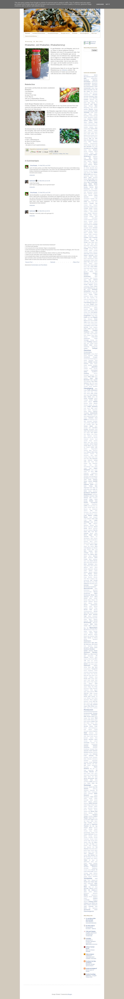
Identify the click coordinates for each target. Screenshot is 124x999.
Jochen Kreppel (93, 444)
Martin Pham (87, 562)
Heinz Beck (86, 395)
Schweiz (95, 746)
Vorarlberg (95, 876)
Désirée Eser (93, 271)
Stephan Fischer (93, 809)
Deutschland (87, 276)
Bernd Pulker (93, 175)
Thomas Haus (88, 830)
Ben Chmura (92, 166)
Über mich (94, 33)
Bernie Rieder (91, 179)
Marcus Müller (93, 544)
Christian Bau (93, 203)
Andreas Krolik (87, 123)
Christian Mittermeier (92, 213)
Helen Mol (94, 396)
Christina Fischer (93, 221)
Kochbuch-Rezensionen (38, 33)
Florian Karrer (90, 322)
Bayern (95, 163)
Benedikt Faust (93, 167)
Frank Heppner (93, 327)
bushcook (32, 180)
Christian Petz (88, 214)
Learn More (100, 4)
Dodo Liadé (86, 283)
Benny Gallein (90, 172)
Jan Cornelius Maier (89, 424)
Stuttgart (86, 816)
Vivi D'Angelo (94, 874)
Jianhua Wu (90, 437)
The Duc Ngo (93, 826)
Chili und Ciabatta (91, 931)
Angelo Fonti (90, 132)
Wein (85, 887)
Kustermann (94, 504)
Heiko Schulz (94, 393)
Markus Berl (87, 554)
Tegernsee (94, 824)
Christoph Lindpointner (92, 229)
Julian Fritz (88, 465)
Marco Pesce (93, 541)
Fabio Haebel (93, 309)
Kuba (96, 500)
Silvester (91, 771)
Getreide (95, 362)
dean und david (88, 269)
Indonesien (90, 414)
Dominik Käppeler (88, 284)
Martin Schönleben (88, 564)
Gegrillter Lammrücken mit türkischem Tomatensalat (91, 934)
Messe (92, 595)
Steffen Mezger (87, 804)
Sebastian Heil (93, 755)
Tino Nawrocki (87, 847)
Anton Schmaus (92, 141)
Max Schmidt (93, 580)
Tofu (96, 852)
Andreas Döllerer (88, 120)
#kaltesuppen (94, 78)
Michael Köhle (88, 606)
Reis (89, 706)
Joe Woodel (87, 447)
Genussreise (87, 354)
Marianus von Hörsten (92, 547)
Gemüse (87, 350)
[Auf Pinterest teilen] (57, 151)
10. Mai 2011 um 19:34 (44, 165)
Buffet (96, 188)
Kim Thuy (92, 487)
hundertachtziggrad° (91, 968)
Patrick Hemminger (93, 672)
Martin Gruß (86, 560)
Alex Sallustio (94, 91)
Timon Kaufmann (93, 845)
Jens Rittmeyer (88, 435)
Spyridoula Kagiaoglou (89, 790)
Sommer (87, 785)
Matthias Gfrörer (92, 573)
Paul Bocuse (94, 673)
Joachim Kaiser (88, 440)
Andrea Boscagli (93, 115)
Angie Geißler (90, 133)
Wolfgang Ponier (88, 903)
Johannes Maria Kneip (91, 452)
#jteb (85, 78)
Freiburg (92, 340)
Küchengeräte (94, 502)
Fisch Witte (90, 317)
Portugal (95, 693)
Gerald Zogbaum (93, 358)
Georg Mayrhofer (88, 355)
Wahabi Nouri (87, 881)
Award (91, 153)
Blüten (90, 184)
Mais (90, 523)
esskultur (88, 938)
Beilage (86, 166)
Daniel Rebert (88, 263)
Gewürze (86, 363)
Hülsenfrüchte (93, 413)
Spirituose (95, 788)
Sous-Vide (95, 787)
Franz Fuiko (94, 332)
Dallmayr (91, 253)
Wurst (93, 903)
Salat (85, 733)
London (95, 513)
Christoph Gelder (92, 226)
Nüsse (95, 650)
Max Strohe (86, 581)
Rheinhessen (87, 714)
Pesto (92, 678)
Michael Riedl (88, 609)
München (93, 628)
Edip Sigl (95, 287)
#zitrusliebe (94, 84)
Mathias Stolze (93, 570)
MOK (91, 624)
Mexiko (91, 596)
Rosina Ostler (93, 726)
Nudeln (86, 650)
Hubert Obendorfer (92, 409)
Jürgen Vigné (88, 468)
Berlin (95, 172)
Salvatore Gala (93, 732)
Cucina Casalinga (91, 974)
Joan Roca (90, 442)
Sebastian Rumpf (88, 762)
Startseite (27, 33)
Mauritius (90, 577)
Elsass (90, 294)
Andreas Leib (94, 123)
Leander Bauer (91, 507)
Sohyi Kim (94, 783)
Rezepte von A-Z (65, 33)
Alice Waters (93, 104)
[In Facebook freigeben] (55, 151)
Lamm (85, 505)
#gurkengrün (94, 76)
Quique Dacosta (93, 694)
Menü (95, 593)
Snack (88, 783)
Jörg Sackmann (93, 458)
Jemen (95, 430)
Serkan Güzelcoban (92, 765)
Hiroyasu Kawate (88, 405)
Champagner (87, 198)
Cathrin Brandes (88, 195)
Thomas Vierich (93, 839)
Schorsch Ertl (94, 742)
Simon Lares (90, 773)
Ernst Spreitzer (90, 300)
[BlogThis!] (52, 151)
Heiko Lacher (94, 391)
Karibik (91, 474)
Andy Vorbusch (88, 130)
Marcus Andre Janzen (89, 543)
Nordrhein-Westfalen (89, 649)
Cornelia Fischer (93, 248)
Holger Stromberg (92, 406)
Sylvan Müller (90, 821)
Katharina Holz (93, 482)
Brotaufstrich (87, 188)
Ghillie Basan (93, 363)
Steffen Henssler (93, 803)
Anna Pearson (91, 135)
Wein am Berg (93, 886)
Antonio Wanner (87, 144)
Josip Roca (91, 461)
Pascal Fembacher (88, 670)
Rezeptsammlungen (53, 33)
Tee (90, 824)
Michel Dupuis (87, 617)
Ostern (95, 664)
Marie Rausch (87, 549)
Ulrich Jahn (94, 861)
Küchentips (86, 504)
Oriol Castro (91, 664)
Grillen (85, 371)
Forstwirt (92, 325)
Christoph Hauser (88, 227)
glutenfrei (94, 367)
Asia (92, 148)
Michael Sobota (93, 612)
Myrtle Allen (94, 629)
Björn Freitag (91, 182)
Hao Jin (92, 383)
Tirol (93, 847)
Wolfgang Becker (88, 896)
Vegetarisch (93, 865)
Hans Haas (91, 376)
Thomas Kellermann (88, 834)
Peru (89, 678)
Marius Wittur (93, 552)
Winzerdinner (94, 895)
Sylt (84, 821)
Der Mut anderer (90, 925)
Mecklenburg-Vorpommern (90, 586)
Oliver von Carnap (92, 660)
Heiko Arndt (87, 391)
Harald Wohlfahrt (93, 386)
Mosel (90, 625)
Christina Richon (88, 222)
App (96, 144)
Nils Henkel (94, 644)
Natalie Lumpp (88, 631)
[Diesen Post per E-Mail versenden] (50, 151)
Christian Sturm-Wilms (90, 218)
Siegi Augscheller (88, 770)
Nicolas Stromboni (90, 639)
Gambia (95, 345)
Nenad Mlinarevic (88, 634)
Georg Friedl (94, 353)
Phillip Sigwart (93, 689)
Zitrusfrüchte (87, 909)
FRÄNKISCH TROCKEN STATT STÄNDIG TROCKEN (91, 957)
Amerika (86, 109)
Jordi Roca (86, 458)
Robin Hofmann (87, 721)
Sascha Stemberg (88, 739)
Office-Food (93, 654)
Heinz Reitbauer (93, 395)
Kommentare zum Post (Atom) (39, 265)
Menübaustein (87, 595)
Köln (90, 497)
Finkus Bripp (94, 315)
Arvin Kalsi (94, 146)
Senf (85, 765)
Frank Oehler (87, 328)
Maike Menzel (93, 522)
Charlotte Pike (93, 198)
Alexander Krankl (88, 97)
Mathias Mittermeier (88, 569)
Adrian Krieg (94, 88)
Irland (96, 417)
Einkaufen (75, 33)
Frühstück (95, 341)
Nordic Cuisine (93, 647)
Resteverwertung (88, 711)
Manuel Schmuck (93, 528)
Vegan (86, 865)
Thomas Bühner (88, 827)
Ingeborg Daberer (91, 416)
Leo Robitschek (93, 509)
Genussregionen (84, 33)
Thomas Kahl (94, 832)
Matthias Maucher (88, 575)
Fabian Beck (91, 305)
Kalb (96, 471)
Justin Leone (94, 469)
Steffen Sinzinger (88, 806)
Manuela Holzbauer (88, 530)
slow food (95, 781)
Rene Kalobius (93, 707)
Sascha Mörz (93, 737)
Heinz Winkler (87, 396)
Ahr (96, 89)
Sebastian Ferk (88, 754)
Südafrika (90, 816)
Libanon (85, 510)
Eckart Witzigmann (88, 287)
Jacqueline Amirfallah (92, 421)
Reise (92, 706)
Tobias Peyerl (91, 852)
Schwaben (86, 744)
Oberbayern (87, 652)
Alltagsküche (87, 107)
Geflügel (94, 348)
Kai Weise (91, 471)
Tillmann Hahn (87, 842)
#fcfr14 (95, 75)
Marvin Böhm (93, 567)
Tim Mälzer (94, 842)
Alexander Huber (93, 96)
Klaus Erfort (90, 489)
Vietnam (93, 869)
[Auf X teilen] (54, 151)
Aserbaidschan (87, 148)
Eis (96, 291)
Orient (86, 664)
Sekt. (96, 763)
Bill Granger (92, 180)
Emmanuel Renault (88, 296)
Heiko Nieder (87, 393)
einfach (88, 289)
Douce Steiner (93, 286)
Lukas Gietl (94, 518)
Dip (90, 281)
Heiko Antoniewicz (92, 390)
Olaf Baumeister (88, 655)
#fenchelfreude (87, 76)
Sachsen (95, 731)
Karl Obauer (92, 478)
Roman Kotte (94, 723)
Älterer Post (76, 262)
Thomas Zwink (94, 840)
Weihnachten (93, 885)
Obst (64, 153)
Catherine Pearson (92, 193)
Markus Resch (88, 556)
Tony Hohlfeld (87, 858)
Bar (90, 158)
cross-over (86, 253)
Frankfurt (95, 330)
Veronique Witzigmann (90, 866)
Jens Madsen (87, 434)
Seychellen (86, 767)
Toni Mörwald (94, 856)
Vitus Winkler (87, 874)
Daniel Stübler (94, 265)
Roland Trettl (94, 721)
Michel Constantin (92, 616)
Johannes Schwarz (89, 453)
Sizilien (91, 781)
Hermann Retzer (88, 403)
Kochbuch (87, 492)
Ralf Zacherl (87, 704)
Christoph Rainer (92, 232)
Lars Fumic (92, 505)
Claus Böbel (91, 242)
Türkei (85, 860)
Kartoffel (95, 481)
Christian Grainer (93, 206)
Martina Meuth (90, 565)
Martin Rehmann (93, 562)
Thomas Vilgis (87, 840)
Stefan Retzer (93, 796)
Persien (85, 678)
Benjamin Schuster (88, 171)
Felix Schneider (93, 313)
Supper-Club (91, 817)
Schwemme (86, 747)
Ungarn (85, 863)
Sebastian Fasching (92, 752)
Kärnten (90, 481)
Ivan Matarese (91, 419)
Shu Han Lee (93, 768)
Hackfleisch (94, 371)
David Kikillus (94, 266)
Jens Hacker (87, 432)
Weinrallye (86, 888)
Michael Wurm (88, 614)
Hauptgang (88, 388)
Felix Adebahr (94, 312)
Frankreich (86, 332)
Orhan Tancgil (94, 662)
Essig (92, 302)
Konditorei (95, 497)
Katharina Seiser (88, 484)
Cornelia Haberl (88, 250)
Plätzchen (86, 693)
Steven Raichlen (88, 813)
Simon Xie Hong (92, 776)
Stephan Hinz (87, 811)
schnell (95, 741)
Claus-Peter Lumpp (88, 245)
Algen (89, 102)
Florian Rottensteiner (92, 323)
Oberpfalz (94, 652)
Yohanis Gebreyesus (92, 904)
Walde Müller (94, 881)
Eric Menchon (90, 299)
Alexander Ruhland (88, 101)
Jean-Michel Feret (93, 429)
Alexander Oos (93, 99)
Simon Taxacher (90, 775)
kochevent (95, 494)
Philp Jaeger (87, 691)
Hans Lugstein (93, 379)
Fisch (85, 317)
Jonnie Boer (94, 456)
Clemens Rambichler (92, 247)
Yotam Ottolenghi (88, 906)
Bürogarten (94, 190)
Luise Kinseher (93, 517)
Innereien (90, 418)
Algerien (93, 102)
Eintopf (93, 291)
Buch (92, 188)
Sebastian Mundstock (92, 758)
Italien (85, 419)
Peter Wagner (88, 683)
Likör (91, 510)
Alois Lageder (93, 107)
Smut (85, 783)
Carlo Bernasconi (88, 192)
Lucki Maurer (88, 515)
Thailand (86, 826)
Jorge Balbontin (88, 460)
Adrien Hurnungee (88, 89)
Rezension (94, 711)
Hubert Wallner (88, 411)
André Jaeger (93, 112)
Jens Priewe (94, 434)
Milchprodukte (87, 622)
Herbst (95, 401)
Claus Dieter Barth (92, 244)
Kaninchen (86, 474)
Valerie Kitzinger (93, 863)
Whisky (95, 888)
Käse (85, 483)
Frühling (60, 153)
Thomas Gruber (93, 829)
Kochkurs (86, 496)
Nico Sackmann (91, 636)
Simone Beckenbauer (89, 778)
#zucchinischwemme (89, 86)
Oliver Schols (91, 659)
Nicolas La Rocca (92, 637)
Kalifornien (86, 473)
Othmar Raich (87, 667)
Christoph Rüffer (88, 234)
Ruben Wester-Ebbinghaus (90, 727)
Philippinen (86, 689)
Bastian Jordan (88, 162)
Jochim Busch (87, 445)
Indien (85, 414)
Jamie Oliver (94, 422)
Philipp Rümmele (93, 688)
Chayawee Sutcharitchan (90, 200)
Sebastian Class (93, 749)
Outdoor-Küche (87, 668)
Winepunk (95, 893)
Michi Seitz (92, 617)
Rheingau (95, 713)
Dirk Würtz (94, 281)
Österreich (87, 665)
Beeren (95, 164)
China (85, 201)
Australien (86, 153)
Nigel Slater (94, 642)
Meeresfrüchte (88, 588)
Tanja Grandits (88, 822)
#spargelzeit (94, 83)
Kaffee (85, 471)
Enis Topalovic (90, 297)
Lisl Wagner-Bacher (88, 513)
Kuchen (86, 502)
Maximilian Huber (93, 583)
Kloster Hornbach (92, 491)
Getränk (90, 362)
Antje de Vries (93, 138)
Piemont (92, 691)
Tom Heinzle (91, 855)
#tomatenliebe (87, 84)
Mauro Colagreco (91, 578)
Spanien (86, 788)
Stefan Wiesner (88, 801)
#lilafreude (95, 80)
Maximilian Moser (90, 585)
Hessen (95, 403)
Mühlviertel (95, 625)
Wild (89, 890)
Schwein (86, 746)
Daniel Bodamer (93, 256)
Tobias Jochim (90, 850)
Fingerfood (87, 315)
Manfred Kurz (93, 525)
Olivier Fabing (87, 662)
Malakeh (95, 523)
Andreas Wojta (87, 128)
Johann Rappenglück (90, 448)
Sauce (95, 739)
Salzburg (86, 734)
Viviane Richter (88, 876)
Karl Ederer (86, 478)
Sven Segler (91, 819)
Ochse (88, 654)
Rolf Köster (87, 723)
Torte (92, 858)
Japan (91, 426)
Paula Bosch (92, 675)
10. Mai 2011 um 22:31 (44, 211)
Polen (91, 693)
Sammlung (91, 734)
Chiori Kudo (91, 201)
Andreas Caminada (92, 119)
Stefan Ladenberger (92, 791)
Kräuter (91, 501)
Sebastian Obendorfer (90, 760)
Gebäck (86, 348)
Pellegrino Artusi (93, 677)
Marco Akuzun (94, 538)
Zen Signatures (93, 908)
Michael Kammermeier (90, 604)
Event (92, 304)
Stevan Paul (94, 811)
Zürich (95, 909)
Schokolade (86, 742)
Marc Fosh (91, 531)
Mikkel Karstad (93, 621)
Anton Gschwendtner (89, 140)
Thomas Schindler (88, 837)
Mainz (85, 523)
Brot (96, 187)
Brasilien (86, 187)
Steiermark (90, 808)
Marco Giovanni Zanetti (89, 539)
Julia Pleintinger (93, 463)
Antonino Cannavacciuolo (90, 143)
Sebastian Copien (88, 750)
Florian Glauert (90, 320)
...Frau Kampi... (34, 165)
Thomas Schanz (93, 835)
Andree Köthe (94, 128)
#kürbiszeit (86, 80)
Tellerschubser (90, 954)
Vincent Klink (90, 871)
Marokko (95, 556)
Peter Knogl (91, 680)
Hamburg (86, 373)
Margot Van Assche (89, 546)
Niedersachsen (87, 642)
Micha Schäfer (93, 598)
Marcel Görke (93, 533)
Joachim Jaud (93, 439)
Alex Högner (87, 91)
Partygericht (94, 668)
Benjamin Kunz (93, 169)
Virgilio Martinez (93, 873)
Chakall (95, 197)
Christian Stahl (93, 216)
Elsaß (96, 294)
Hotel (92, 408)
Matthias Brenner (88, 572)
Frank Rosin (94, 328)
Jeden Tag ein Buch (89, 430)
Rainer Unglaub (93, 699)
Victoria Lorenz (87, 869)
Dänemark (91, 255)
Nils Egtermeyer (87, 644)
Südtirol (95, 816)
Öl (96, 654)
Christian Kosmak (93, 209)
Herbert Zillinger (88, 401)
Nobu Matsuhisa (88, 645)
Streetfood (95, 814)
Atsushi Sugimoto (88, 151)
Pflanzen (93, 685)
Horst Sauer (87, 408)
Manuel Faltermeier (88, 526)
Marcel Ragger (88, 534)
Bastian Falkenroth (92, 161)
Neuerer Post (28, 262)
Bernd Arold (87, 174)
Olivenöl (91, 657)
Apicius (93, 144)
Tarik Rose (86, 824)
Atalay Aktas (87, 149)
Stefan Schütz (93, 800)
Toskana (95, 858)
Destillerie (95, 273)
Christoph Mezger (88, 231)
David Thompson (93, 268)
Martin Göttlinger (93, 559)
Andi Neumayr (91, 110)
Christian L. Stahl (88, 211)
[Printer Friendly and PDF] (27, 150)
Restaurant (88, 710)
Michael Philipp (93, 608)
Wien (85, 890)
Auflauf (95, 151)
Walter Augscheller (88, 883)
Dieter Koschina (93, 278)
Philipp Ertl (90, 686)
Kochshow (92, 496)
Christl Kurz (89, 224)
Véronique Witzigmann (90, 868)
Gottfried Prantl (88, 368)
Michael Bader (87, 599)
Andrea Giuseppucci (88, 117)
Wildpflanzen (94, 890)
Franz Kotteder (93, 333)
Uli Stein (91, 860)
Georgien (95, 357)
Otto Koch (94, 667)
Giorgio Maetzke (88, 365)
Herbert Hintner (93, 400)
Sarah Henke (90, 736)
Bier (88, 180)
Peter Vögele (94, 681)
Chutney (86, 237)
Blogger (70, 994)
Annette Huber (90, 136)
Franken (86, 330)
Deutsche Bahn (90, 274)
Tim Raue (91, 843)
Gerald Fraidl (87, 358)
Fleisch (95, 317)
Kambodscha (94, 473)
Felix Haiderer (87, 313)
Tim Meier (86, 843)
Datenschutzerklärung (31, 36)
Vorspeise (88, 878)
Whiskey (91, 888)
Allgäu (96, 105)
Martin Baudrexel (88, 557)
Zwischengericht (89, 911)
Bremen (91, 187)
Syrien (96, 821)
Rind (96, 718)
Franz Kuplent (87, 335)
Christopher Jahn (92, 235)
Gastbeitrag (86, 346)
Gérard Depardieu (88, 360)
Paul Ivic (86, 675)
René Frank (87, 707)
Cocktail (86, 248)
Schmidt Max (88, 741)
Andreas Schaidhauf (88, 125)
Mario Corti (94, 549)
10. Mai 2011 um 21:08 (44, 180)
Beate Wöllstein (88, 164)
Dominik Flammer (93, 283)
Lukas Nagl (87, 520)
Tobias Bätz (91, 848)
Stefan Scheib (88, 798)
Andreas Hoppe (93, 122)
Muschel (86, 629)
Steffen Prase (94, 804)
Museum (90, 629)
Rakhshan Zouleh (88, 701)
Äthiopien (95, 149)
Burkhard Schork (88, 190)
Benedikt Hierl (87, 169)
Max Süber (92, 581)
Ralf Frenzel (87, 703)
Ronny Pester (87, 724)
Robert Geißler (87, 719)
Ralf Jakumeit (94, 703)
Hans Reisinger (87, 381)
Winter (86, 895)
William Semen (88, 891)
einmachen (55, 153)
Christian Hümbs (88, 208)
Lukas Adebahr (87, 518)
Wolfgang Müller (92, 901)
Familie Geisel (94, 310)
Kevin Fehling (88, 486)
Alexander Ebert (88, 93)
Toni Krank (88, 856)
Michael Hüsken (93, 603)
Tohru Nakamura (88, 853)
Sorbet (90, 787)
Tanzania (95, 822)
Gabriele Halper (88, 345)
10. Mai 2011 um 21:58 (44, 192)
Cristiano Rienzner (93, 252)
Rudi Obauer (88, 729)
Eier (85, 289)
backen (91, 154)
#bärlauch (86, 75)
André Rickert (88, 114)
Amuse (91, 109)
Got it (108, 4)
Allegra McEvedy (88, 105)
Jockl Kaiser (94, 445)
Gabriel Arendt (93, 343)
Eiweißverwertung (88, 292)
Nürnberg (91, 650)
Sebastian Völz (90, 763)
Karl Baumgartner (93, 476)
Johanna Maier (88, 450)
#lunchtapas (87, 81)
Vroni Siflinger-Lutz (92, 880)
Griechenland (94, 370)
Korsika (85, 500)
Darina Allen (87, 266)
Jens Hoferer (94, 432)
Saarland (91, 731)
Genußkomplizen (88, 352)
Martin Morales (93, 560)
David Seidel (86, 268)
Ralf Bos (95, 701)
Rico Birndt (91, 718)
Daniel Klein (87, 261)
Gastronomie (94, 346)
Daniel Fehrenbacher (89, 258)
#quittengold (94, 81)
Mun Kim (86, 628)
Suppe (86, 818)
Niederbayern (87, 641)
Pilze (96, 691)
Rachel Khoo (87, 696)
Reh (91, 704)
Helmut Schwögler (88, 398)
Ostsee (95, 665)
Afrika (94, 89)
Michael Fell (94, 599)
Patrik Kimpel (87, 673)
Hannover (92, 375)
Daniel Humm (94, 260)
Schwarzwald (94, 744)
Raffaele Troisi (90, 698)
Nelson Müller (93, 632)
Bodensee (91, 185)
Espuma (89, 302)
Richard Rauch (90, 716)
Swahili (95, 819)
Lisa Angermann (93, 512)
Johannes (64, 70)
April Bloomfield (87, 146)
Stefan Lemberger (88, 793)
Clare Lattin (87, 239)
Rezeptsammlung (88, 713)
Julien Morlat (94, 466)
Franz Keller (87, 333)
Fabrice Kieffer (87, 310)
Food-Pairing (87, 325)
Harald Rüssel (90, 384)
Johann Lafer (94, 447)
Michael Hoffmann (88, 601)
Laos (89, 505)
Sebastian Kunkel (88, 757)
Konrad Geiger (88, 499)
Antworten (32, 175)
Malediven (86, 525)
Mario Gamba (88, 551)
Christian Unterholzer (88, 219)
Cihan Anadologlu (93, 237)
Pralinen (86, 694)
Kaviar (96, 484)
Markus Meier (93, 554)
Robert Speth (94, 719)
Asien (95, 148)
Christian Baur (88, 205)
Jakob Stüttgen (87, 422)
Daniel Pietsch (93, 261)
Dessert (86, 273)
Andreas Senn (93, 127)
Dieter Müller (87, 279)
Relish (96, 706)
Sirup (67, 153)
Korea (96, 499)
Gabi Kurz (86, 343)
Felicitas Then (87, 312)
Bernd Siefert (87, 177)
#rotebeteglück (87, 83)
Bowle (96, 185)
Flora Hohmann (88, 319)
